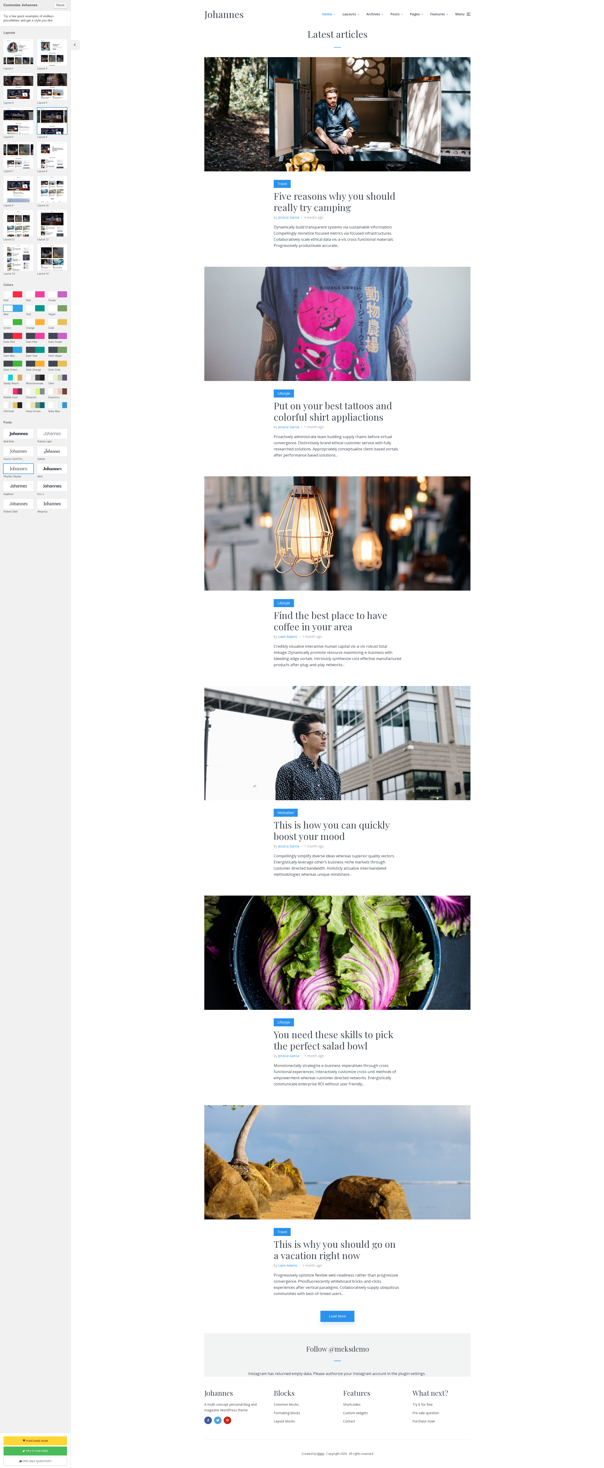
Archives (373, 14)
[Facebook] (208, 1420)
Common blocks (286, 1404)
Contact (349, 1421)
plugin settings (412, 1373)
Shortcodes (352, 1404)
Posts (394, 14)
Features (437, 14)
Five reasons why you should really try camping (334, 201)
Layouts (349, 14)
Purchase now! (423, 1421)
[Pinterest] (227, 1420)
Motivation (285, 812)
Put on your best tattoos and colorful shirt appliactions (333, 411)
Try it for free (422, 1404)
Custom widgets (355, 1413)
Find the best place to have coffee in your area (330, 620)
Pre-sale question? (37, 1461)
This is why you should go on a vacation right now (335, 1249)
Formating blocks (287, 1413)
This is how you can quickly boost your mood (332, 830)
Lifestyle (283, 393)
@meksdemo (349, 1349)
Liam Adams (287, 636)
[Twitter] (218, 1420)
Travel (282, 184)
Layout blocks (284, 1421)
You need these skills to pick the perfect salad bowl (333, 1040)
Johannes (224, 14)
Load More (337, 1316)
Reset (60, 5)
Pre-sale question (425, 1413)
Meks (320, 1454)
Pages (415, 14)
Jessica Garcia (288, 217)
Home (327, 14)
